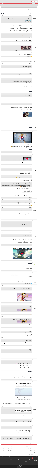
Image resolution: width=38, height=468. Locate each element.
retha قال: (30, 103)
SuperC (3, 450)
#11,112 (2, 232)
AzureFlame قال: (30, 306)
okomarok (34, 450)
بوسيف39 (34, 448)
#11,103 (2, 58)
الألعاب (30, 448)
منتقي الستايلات (35, 456)
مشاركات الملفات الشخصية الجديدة (25, 460)
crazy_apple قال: (30, 45)
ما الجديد (30, 3)
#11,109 (2, 199)
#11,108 (2, 166)
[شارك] (3, 15)
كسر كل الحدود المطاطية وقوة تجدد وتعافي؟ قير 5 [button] (27, 192)
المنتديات (33, 3)
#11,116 (2, 278)
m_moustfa (11, 463)
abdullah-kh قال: (30, 331)
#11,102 (2, 43)
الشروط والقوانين (10, 456)
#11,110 (2, 207)
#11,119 (2, 316)
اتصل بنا (12, 456)
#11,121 (2, 337)
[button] (28, 3)
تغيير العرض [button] (33, 456)
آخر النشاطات (26, 461)
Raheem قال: (30, 426)
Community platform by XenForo (19, 465)
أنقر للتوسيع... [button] (16, 50)
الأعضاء (27, 3)
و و (28, 61)
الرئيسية (36, 3)
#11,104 (2, 63)
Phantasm (3, 446)
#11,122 (2, 347)
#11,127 (2, 406)
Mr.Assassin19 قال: (29, 65)
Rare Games (4, 448)
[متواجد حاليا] (34, 264)
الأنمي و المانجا (29, 446)
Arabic (30, 456)
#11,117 (2, 285)
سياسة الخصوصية (6, 456)
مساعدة (4, 456)
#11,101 (2, 15)
